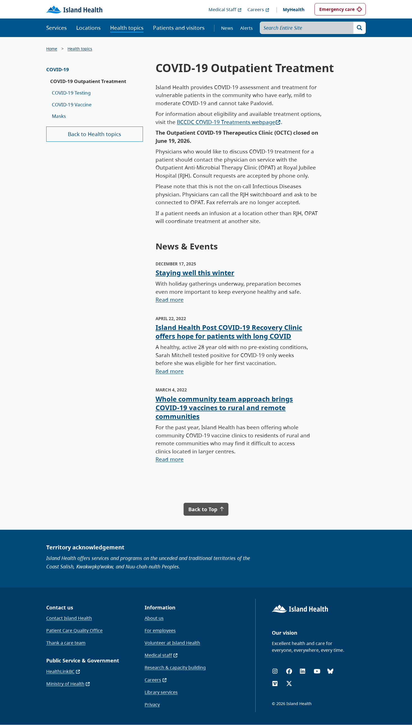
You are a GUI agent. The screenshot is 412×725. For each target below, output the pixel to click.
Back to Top (203, 509)
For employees (160, 630)
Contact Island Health (69, 618)
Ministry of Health (65, 684)
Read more (170, 299)
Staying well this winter (195, 272)
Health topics (126, 27)
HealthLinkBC (60, 671)
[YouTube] (317, 671)
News (227, 28)
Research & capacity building (175, 667)
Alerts (246, 28)
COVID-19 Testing (71, 93)
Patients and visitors (179, 27)
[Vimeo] (275, 683)
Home (51, 48)
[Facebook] (289, 671)
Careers (255, 9)
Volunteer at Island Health (172, 643)
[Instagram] (275, 671)
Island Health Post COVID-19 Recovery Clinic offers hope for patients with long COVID (229, 332)
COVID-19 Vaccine (72, 104)
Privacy (152, 704)
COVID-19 (57, 69)
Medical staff (158, 655)
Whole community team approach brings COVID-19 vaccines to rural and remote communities (224, 407)
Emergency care (337, 9)
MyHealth (294, 9)
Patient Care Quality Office (74, 630)
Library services (161, 692)
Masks (59, 116)
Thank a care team (65, 643)
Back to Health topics (94, 134)
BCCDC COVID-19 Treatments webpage (226, 122)
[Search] (359, 28)
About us (154, 618)
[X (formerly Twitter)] (289, 683)
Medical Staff (222, 9)
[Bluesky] (330, 671)
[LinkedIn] (302, 671)
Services (56, 27)
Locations (88, 27)
